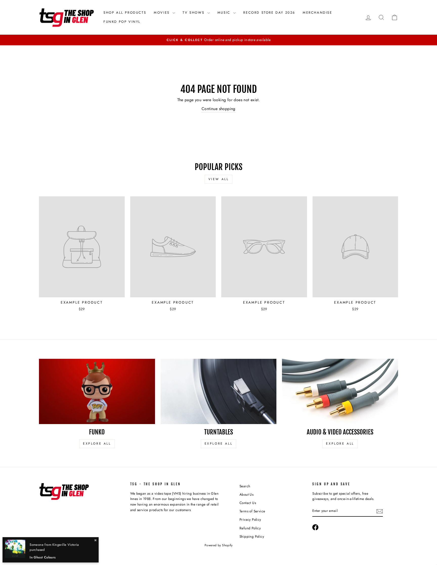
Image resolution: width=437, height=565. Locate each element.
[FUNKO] (97, 391)
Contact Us (247, 502)
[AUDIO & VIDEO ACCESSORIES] (340, 391)
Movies (162, 12)
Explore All (97, 443)
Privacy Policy (250, 519)
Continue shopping (218, 109)
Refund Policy (250, 528)
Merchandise (317, 12)
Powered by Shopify (218, 545)
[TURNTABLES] (219, 391)
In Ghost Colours (43, 557)
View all (218, 179)
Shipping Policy (251, 536)
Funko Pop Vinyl (122, 21)
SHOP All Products (124, 12)
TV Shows (194, 12)
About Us (246, 494)
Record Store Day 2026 (269, 12)
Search (244, 486)
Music (224, 12)
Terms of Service (252, 511)
